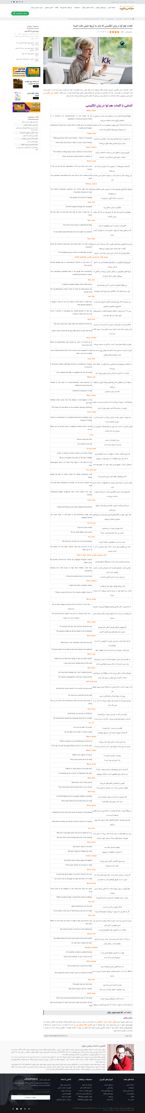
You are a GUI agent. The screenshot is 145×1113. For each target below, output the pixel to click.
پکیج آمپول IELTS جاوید (31, 31)
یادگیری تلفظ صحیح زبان (84, 1025)
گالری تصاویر (49, 7)
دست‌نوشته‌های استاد (107, 1091)
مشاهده (36, 86)
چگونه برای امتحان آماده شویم (30, 136)
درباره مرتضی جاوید (37, 7)
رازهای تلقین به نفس (32, 142)
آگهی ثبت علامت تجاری (64, 1088)
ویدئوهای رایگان (101, 7)
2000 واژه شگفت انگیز (86, 1088)
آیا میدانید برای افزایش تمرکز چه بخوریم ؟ (32, 82)
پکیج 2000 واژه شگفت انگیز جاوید (25, 59)
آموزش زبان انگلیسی (51, 93)
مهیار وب (117, 1110)
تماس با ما (131, 2)
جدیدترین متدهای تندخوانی (31, 125)
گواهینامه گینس (66, 1094)
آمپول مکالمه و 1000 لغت (85, 1091)
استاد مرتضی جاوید (103, 1108)
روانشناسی (110, 1088)
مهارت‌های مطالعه (108, 1094)
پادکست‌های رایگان (88, 7)
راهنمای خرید (123, 2)
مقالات (56, 7)
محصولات (77, 7)
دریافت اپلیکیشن (21, 13)
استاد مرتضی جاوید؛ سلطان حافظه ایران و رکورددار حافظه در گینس (126, 8)
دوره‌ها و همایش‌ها (66, 7)
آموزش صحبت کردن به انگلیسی (106, 1022)
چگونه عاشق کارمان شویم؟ (33, 94)
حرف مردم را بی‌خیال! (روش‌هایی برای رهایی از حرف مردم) (27, 129)
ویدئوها (111, 1097)
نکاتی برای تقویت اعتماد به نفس (30, 122)
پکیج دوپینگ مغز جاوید (27, 54)
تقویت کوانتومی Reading (85, 1100)
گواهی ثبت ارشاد (66, 1097)
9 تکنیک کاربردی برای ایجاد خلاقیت (29, 145)
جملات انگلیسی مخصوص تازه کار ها (29, 133)
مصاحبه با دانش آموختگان (64, 1100)
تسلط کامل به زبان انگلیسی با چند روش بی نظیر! (27, 148)
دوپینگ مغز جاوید (87, 1085)
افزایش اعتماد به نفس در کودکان (30, 139)
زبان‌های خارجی (110, 19)
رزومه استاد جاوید (66, 1091)
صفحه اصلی (111, 7)
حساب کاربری (115, 2)
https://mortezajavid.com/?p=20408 (55, 1036)
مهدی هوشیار (106, 1110)
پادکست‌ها (110, 1100)
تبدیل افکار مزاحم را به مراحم (84, 1094)
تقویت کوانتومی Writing (85, 1097)
